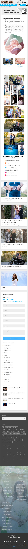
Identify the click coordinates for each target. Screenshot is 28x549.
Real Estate (6, 379)
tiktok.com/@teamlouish (11, 175)
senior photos (11, 439)
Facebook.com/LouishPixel (12, 170)
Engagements (7, 357)
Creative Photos (7, 382)
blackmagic (14, 429)
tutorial (20, 439)
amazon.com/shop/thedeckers (12, 160)
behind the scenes (6, 429)
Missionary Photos (8, 372)
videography (5, 442)
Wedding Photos (7, 350)
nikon (10, 433)
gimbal (18, 431)
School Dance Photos (8, 367)
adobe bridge (8, 427)
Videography (13, 4)
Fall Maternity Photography (12, 267)
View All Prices (7, 345)
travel (16, 439)
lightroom (5, 433)
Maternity (5, 287)
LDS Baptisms (7, 374)
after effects (15, 427)
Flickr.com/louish (10, 172)
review (21, 437)
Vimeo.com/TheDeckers (11, 168)
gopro (22, 431)
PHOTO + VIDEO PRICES (8, 343)
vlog (11, 442)
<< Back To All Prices (6, 6)
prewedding (10, 437)
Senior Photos (7, 370)
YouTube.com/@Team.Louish (13, 165)
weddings (15, 442)
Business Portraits (8, 377)
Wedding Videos (7, 348)
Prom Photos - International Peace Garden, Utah (12, 221)
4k (3, 427)
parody (23, 433)
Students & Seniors (8, 365)
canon (19, 429)
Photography (6, 4)
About (22, 4)
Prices (18, 4)
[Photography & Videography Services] (14, 537)
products (16, 437)
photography (5, 435)
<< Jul (23, 446)
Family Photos (7, 360)
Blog (26, 4)
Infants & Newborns (8, 362)
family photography (11, 431)
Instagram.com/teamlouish (12, 163)
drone (4, 431)
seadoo (4, 439)
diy (23, 429)
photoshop (19, 435)
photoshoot (12, 435)
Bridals (5, 355)
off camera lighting (16, 433)
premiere (4, 437)
